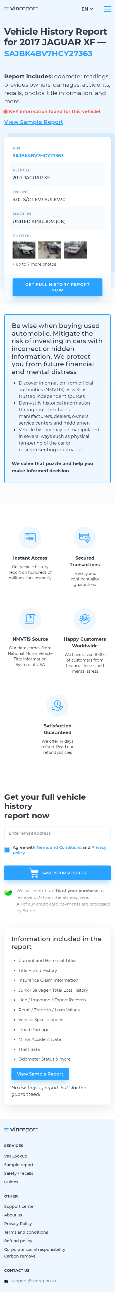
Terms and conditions (26, 1232)
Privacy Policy (18, 1223)
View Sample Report (33, 121)
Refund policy (18, 1240)
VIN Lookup (15, 1156)
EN (85, 9)
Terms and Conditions (59, 847)
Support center (19, 1206)
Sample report (18, 1164)
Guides (11, 1181)
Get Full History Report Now (57, 287)
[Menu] (107, 9)
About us (13, 1215)
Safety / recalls (18, 1173)
